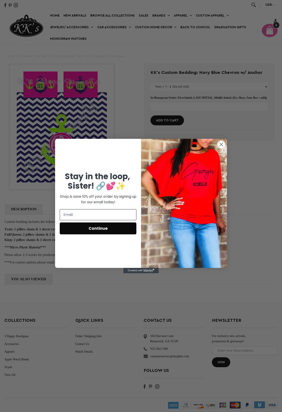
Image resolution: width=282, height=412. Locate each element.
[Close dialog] (221, 144)
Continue (98, 228)
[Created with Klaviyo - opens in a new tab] (141, 270)
